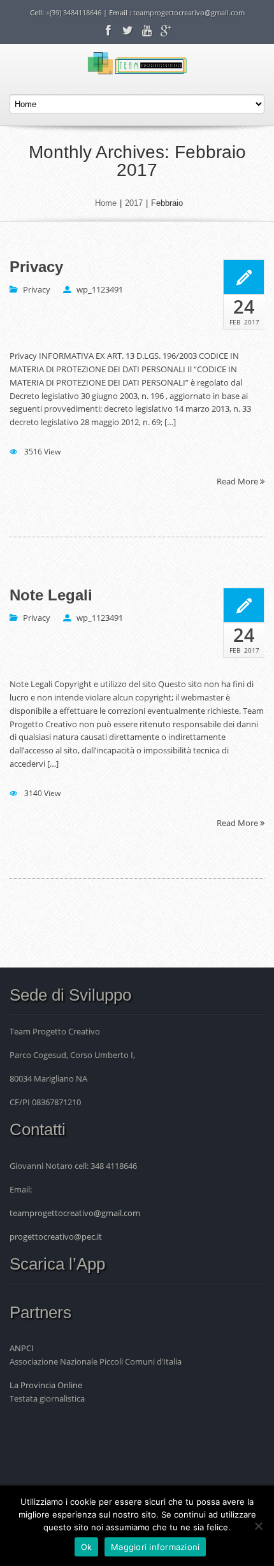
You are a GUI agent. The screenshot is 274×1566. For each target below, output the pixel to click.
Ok (86, 1547)
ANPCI (22, 1348)
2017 (134, 203)
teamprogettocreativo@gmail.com (189, 12)
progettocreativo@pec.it (56, 1236)
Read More (238, 480)
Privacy (36, 267)
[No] (258, 1525)
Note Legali (51, 595)
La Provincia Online (46, 1385)
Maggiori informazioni (155, 1547)
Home (106, 203)
